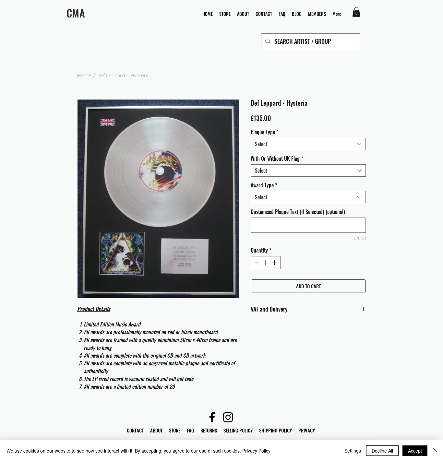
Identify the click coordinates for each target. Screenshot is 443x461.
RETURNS (208, 430)
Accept (415, 450)
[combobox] (308, 144)
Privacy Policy (256, 450)
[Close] (435, 450)
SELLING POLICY (238, 430)
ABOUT (156, 430)
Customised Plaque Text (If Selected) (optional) (298, 211)
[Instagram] (228, 417)
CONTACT (136, 430)
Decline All (382, 450)
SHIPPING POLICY (275, 430)
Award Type (264, 185)
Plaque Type (265, 132)
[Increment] (275, 262)
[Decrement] (256, 262)
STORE (175, 430)
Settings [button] (352, 450)
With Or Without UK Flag (277, 158)
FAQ (193, 430)
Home (84, 75)
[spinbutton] (265, 262)
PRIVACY (306, 430)
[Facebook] (212, 417)
